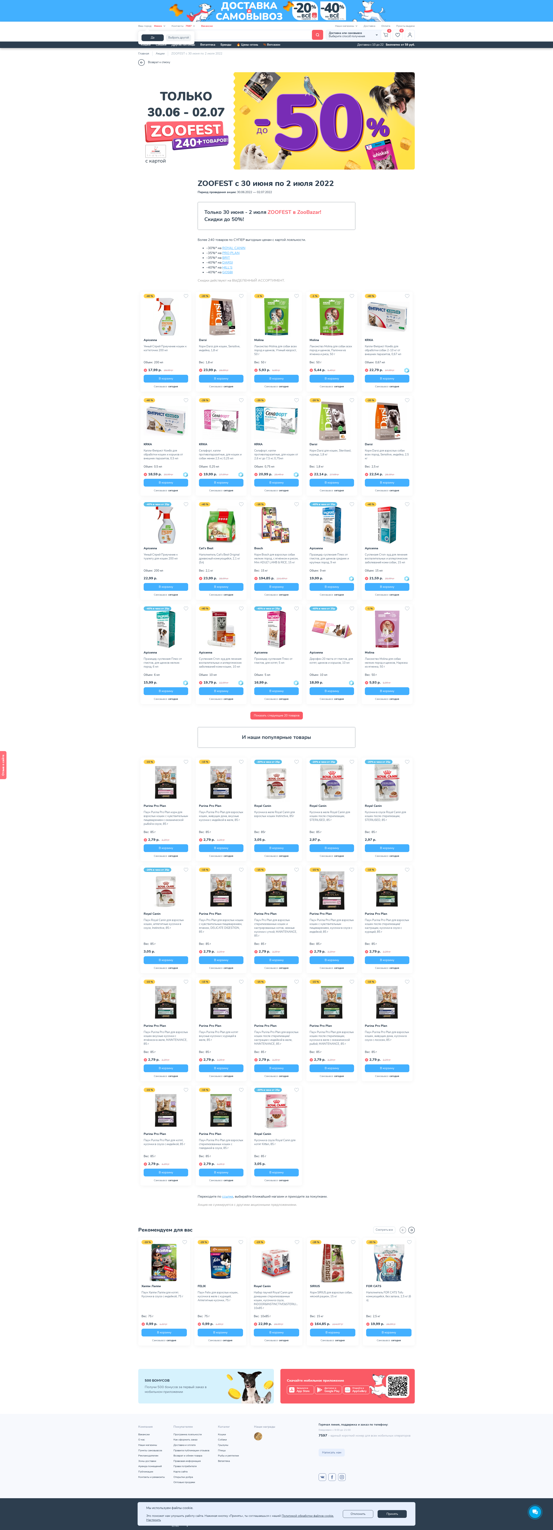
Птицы (222, 1450)
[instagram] (342, 1477)
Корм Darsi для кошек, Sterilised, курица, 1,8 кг (330, 453)
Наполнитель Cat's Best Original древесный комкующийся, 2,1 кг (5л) (219, 558)
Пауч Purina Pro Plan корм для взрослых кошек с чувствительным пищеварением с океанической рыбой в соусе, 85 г (166, 818)
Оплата (385, 26)
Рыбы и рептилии (228, 1455)
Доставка (369, 26)
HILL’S (227, 267)
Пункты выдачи (405, 26)
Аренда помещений (150, 1466)
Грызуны (223, 1445)
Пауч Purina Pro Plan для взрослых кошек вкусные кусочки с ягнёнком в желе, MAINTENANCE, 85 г (166, 1038)
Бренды (226, 45)
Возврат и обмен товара (187, 1455)
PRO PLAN (231, 253)
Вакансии (207, 26)
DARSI (227, 262)
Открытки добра (183, 1477)
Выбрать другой (178, 38)
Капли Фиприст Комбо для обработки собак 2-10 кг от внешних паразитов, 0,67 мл (383, 350)
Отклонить (358, 1514)
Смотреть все (384, 1230)
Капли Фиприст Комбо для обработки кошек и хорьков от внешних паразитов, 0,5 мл (163, 454)
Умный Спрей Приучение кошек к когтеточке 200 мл (165, 348)
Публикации (145, 1471)
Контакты (182, 26)
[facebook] (332, 1477)
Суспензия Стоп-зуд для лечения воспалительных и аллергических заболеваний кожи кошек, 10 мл (220, 663)
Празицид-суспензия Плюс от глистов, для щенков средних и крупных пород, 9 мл (329, 558)
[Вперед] (411, 1230)
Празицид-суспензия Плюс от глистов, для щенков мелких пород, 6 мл (163, 663)
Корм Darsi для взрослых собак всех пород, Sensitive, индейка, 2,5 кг (387, 454)
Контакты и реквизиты (151, 1477)
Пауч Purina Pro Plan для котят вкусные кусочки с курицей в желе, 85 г (218, 1036)
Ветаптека (207, 45)
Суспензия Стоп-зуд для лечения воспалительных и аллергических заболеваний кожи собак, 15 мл (386, 558)
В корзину (166, 378)
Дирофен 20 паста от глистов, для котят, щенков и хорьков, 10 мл (331, 661)
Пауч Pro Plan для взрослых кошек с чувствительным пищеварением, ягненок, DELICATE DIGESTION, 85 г (221, 926)
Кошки (146, 45)
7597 (323, 1435)
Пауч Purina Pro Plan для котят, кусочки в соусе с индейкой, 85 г (164, 1142)
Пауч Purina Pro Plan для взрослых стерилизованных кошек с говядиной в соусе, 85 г (221, 1144)
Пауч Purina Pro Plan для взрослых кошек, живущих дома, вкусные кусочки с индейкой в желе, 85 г (221, 816)
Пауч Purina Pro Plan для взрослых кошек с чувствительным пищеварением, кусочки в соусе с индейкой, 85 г (332, 926)
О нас (141, 1439)
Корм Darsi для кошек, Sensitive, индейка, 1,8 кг (219, 348)
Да (152, 38)
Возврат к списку (159, 62)
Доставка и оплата (184, 1445)
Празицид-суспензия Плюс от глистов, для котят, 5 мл (273, 661)
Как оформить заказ (185, 1439)
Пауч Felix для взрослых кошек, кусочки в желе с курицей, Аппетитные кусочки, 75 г (218, 1296)
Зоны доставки (147, 1461)
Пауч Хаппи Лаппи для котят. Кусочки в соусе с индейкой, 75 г (162, 1294)
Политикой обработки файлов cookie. (308, 1516)
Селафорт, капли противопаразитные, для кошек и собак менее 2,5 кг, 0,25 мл (220, 454)
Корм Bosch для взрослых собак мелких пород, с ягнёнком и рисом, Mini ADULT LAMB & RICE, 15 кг (276, 558)
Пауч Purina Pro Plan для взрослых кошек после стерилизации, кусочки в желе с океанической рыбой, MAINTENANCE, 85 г (332, 1038)
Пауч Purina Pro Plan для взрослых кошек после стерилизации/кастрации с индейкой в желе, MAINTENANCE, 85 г (276, 1038)
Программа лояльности (187, 1434)
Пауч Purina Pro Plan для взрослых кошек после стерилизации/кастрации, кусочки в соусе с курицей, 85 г (387, 926)
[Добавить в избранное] (186, 296)
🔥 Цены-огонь (247, 45)
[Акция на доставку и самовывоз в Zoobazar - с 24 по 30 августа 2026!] (276, 11)
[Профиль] (410, 35)
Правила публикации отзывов (191, 1450)
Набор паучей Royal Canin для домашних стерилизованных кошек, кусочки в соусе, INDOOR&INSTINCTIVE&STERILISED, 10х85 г (276, 1300)
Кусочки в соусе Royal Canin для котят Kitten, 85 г (275, 1142)
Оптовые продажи (184, 1482)
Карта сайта (180, 1471)
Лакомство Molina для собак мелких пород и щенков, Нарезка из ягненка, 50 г (386, 663)
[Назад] (403, 1230)
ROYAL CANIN (233, 248)
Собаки (161, 45)
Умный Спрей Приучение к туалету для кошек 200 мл (161, 557)
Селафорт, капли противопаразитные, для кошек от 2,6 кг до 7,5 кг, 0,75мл (276, 454)
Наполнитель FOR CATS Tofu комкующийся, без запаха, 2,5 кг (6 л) (388, 1296)
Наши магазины (147, 1445)
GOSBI (227, 272)
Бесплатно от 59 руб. (400, 45)
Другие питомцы (183, 45)
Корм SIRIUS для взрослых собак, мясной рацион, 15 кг (331, 1294)
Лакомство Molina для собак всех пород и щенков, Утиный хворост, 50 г (275, 350)
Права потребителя (185, 1466)
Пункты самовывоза (150, 1450)
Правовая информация (187, 1461)
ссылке (227, 1196)
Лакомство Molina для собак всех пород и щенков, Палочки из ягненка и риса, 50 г (331, 350)
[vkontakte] (322, 1477)
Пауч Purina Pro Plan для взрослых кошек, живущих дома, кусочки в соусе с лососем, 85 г (387, 1036)
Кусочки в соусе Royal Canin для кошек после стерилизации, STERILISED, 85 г (385, 816)
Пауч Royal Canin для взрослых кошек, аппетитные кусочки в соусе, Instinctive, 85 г (164, 924)
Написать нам (331, 1452)
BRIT (226, 257)
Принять (392, 1514)
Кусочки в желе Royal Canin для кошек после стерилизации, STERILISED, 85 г (330, 816)
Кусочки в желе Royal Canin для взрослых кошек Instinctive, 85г (274, 814)
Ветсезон (271, 45)
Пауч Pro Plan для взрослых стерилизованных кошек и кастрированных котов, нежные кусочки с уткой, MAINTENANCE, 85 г (275, 928)
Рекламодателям (148, 1455)
